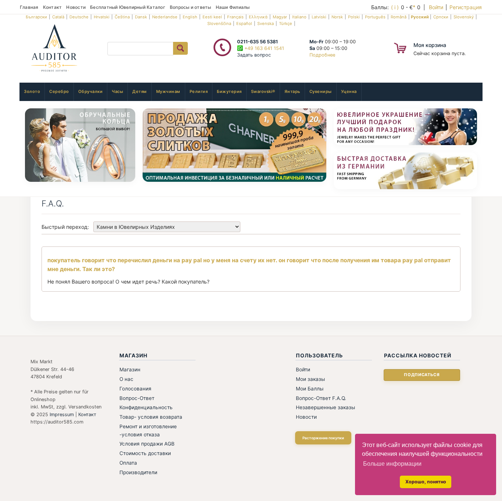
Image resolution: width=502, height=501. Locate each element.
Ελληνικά (258, 16)
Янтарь (292, 91)
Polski (354, 16)
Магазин (129, 369)
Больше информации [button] (392, 464)
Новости (76, 7)
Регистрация (465, 7)
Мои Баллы (309, 389)
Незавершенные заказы (325, 407)
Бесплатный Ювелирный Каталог (127, 7)
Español (244, 23)
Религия (199, 91)
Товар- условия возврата (150, 417)
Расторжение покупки (323, 438)
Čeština (122, 16)
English (190, 16)
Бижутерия (229, 91)
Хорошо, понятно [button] (425, 481)
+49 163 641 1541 (263, 48)
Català (58, 16)
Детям (139, 91)
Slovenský (463, 16)
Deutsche (79, 16)
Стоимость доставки (145, 453)
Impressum (62, 414)
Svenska (265, 23)
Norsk (337, 16)
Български (36, 16)
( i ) (395, 7)
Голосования (135, 389)
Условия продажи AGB (147, 444)
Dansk (141, 16)
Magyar (280, 16)
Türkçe (285, 23)
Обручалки (90, 91)
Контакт (52, 7)
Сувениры (320, 91)
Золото (32, 91)
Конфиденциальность (146, 407)
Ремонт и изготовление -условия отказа (148, 430)
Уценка (349, 91)
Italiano (299, 16)
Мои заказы (310, 379)
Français (235, 16)
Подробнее (322, 55)
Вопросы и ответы (190, 7)
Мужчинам (168, 91)
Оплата (128, 463)
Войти (436, 7)
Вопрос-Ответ (136, 398)
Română (398, 16)
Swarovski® (263, 91)
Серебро (59, 91)
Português (375, 16)
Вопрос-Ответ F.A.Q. (321, 398)
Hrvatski (102, 16)
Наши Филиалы (233, 7)
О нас (126, 379)
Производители (138, 472)
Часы (117, 91)
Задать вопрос (254, 55)
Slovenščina (219, 23)
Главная (29, 7)
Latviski (319, 16)
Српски (440, 16)
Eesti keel (212, 16)
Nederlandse (165, 16)
